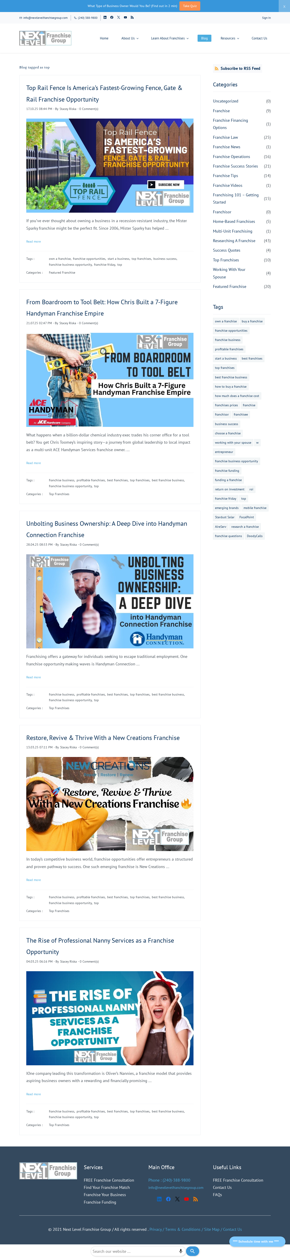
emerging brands (227, 508)
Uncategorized (225, 101)
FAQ (216, 1194)
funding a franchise (228, 480)
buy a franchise (252, 321)
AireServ (220, 527)
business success (226, 424)
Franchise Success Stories (235, 166)
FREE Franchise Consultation (109, 1180)
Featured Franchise (62, 272)
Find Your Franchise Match (107, 1187)
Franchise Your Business (105, 1194)
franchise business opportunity (236, 461)
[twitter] (118, 18)
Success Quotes (226, 250)
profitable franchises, (92, 480)
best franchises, (118, 480)
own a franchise (226, 321)
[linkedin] (105, 18)
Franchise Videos (227, 185)
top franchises (224, 368)
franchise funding (227, 471)
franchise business (227, 340)
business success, (166, 259)
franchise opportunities (231, 330)
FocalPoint (246, 517)
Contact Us (222, 1187)
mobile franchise (255, 508)
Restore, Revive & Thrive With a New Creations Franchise (103, 737)
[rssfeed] (132, 18)
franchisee (241, 414)
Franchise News (226, 146)
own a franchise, (61, 259)
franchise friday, (105, 265)
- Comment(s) (87, 109)
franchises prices (226, 405)
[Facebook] (168, 1199)
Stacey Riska (68, 109)
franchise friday (225, 498)
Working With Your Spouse (229, 273)
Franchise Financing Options (230, 124)
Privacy (156, 1229)
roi (251, 489)
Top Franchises (59, 494)
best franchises (252, 358)
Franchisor (222, 211)
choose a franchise (228, 433)
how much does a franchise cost (237, 396)
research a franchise (245, 527)
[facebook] (111, 18)
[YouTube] (186, 1199)
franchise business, (63, 480)
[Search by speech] (181, 1251)
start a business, (120, 259)
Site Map (212, 1229)
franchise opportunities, (90, 259)
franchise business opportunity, (71, 265)
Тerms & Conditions (183, 1229)
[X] (177, 1199)
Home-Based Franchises (234, 221)
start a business (226, 358)
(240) (167, 1180)
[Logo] (45, 38)
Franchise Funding (100, 1202)
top (119, 265)
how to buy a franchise (230, 386)
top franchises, (142, 259)
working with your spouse (233, 442)
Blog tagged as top (34, 67)
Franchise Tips (225, 175)
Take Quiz (190, 6)
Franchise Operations (231, 156)
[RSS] (195, 1199)
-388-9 (178, 1180)
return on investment (229, 489)
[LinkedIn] (159, 1199)
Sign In (266, 18)
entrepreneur (224, 452)
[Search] (192, 1251)
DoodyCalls (255, 536)
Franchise (221, 110)
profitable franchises (229, 349)
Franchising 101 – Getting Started (236, 198)
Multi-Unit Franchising (232, 231)
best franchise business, (169, 480)
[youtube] (125, 18)
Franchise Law (225, 137)
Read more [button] (33, 241)
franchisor (222, 414)
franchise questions (228, 536)
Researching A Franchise (234, 240)
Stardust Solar (224, 517)
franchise (249, 405)
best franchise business (231, 377)
